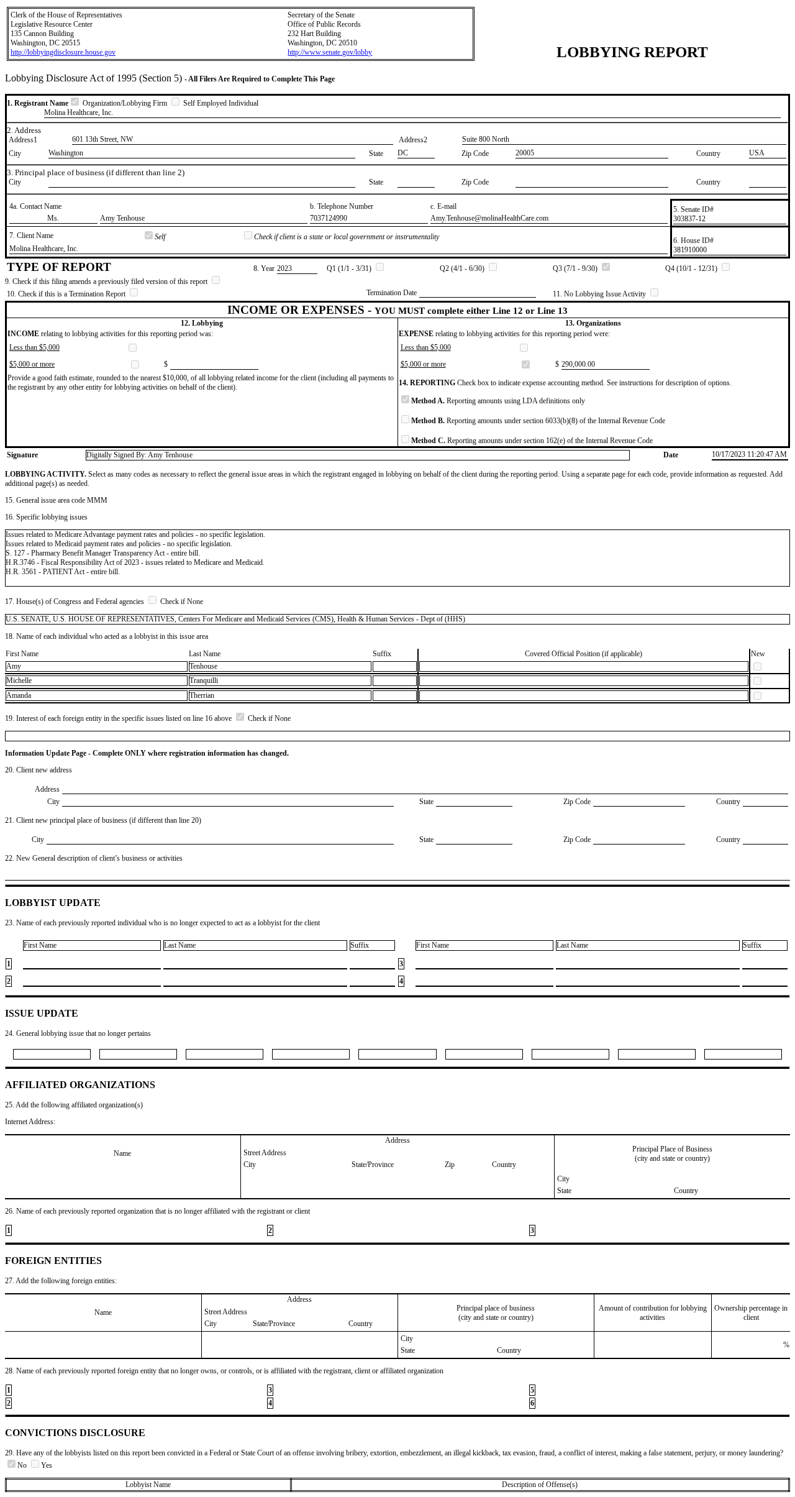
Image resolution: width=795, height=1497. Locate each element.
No (23, 1465)
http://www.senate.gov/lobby (330, 52)
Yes (46, 1465)
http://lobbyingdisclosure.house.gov (63, 52)
